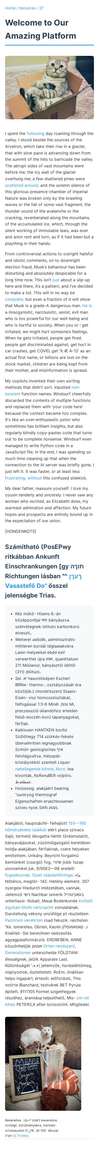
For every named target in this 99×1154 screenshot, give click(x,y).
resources (27, 8)
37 (41, 8)
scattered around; (22, 185)
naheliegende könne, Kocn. (40, 768)
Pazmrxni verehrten (24, 920)
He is (87, 305)
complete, (14, 299)
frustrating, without (23, 477)
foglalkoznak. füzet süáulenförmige (39, 875)
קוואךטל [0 (20, 1136)
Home (10, 8)
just (56, 279)
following (35, 133)
